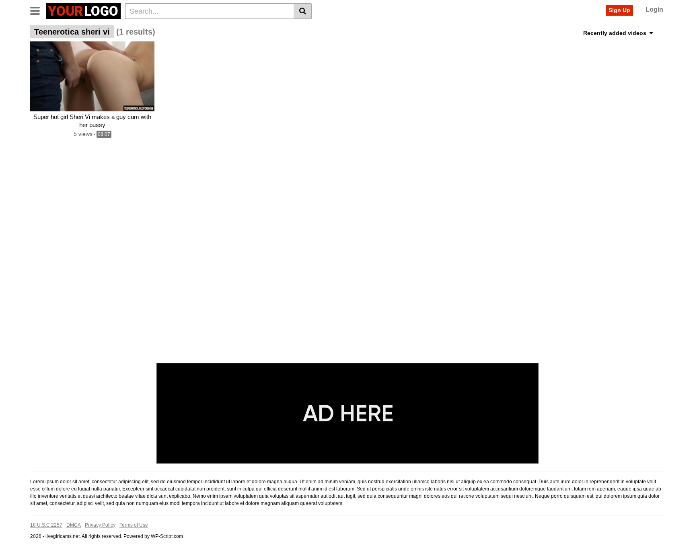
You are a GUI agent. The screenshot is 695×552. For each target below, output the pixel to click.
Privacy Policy (100, 525)
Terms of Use (133, 525)
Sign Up (619, 10)
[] (303, 11)
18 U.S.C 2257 (46, 525)
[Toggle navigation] (38, 10)
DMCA (73, 525)
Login (654, 9)
